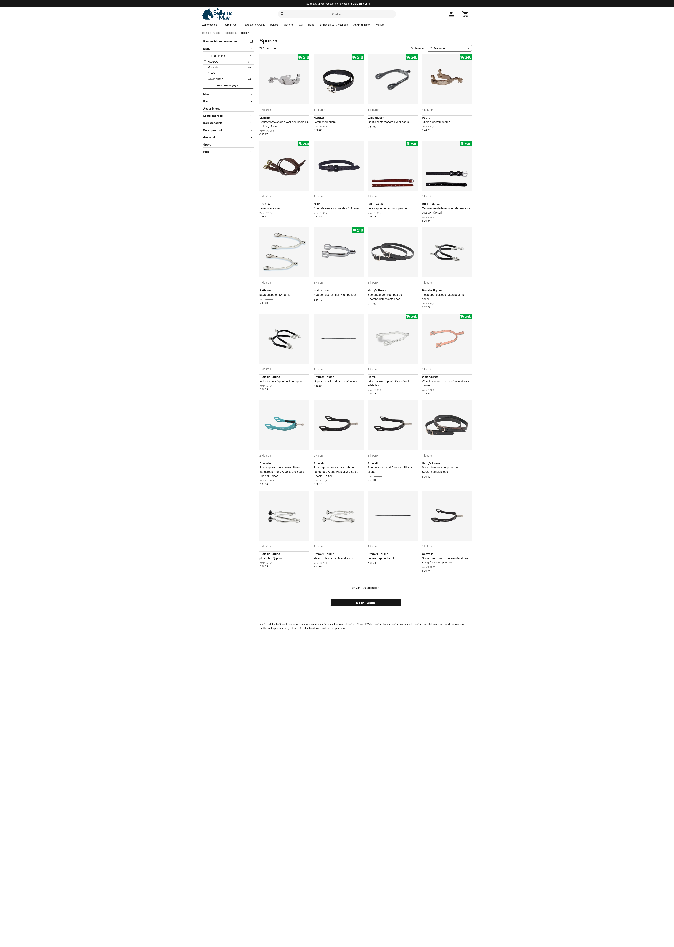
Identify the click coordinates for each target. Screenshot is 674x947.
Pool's (426, 118)
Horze (372, 377)
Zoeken (337, 14)
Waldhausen (376, 118)
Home (205, 32)
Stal (300, 24)
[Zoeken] (282, 14)
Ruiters (274, 24)
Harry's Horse (377, 290)
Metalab (264, 118)
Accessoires (230, 32)
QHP (317, 204)
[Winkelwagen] (465, 14)
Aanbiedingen (361, 24)
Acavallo (265, 463)
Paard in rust (230, 24)
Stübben (265, 290)
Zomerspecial (209, 24)
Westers (288, 24)
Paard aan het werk (254, 24)
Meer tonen (365, 603)
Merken (380, 24)
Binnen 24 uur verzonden (334, 24)
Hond (311, 24)
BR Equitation (377, 204)
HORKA (319, 118)
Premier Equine (432, 290)
